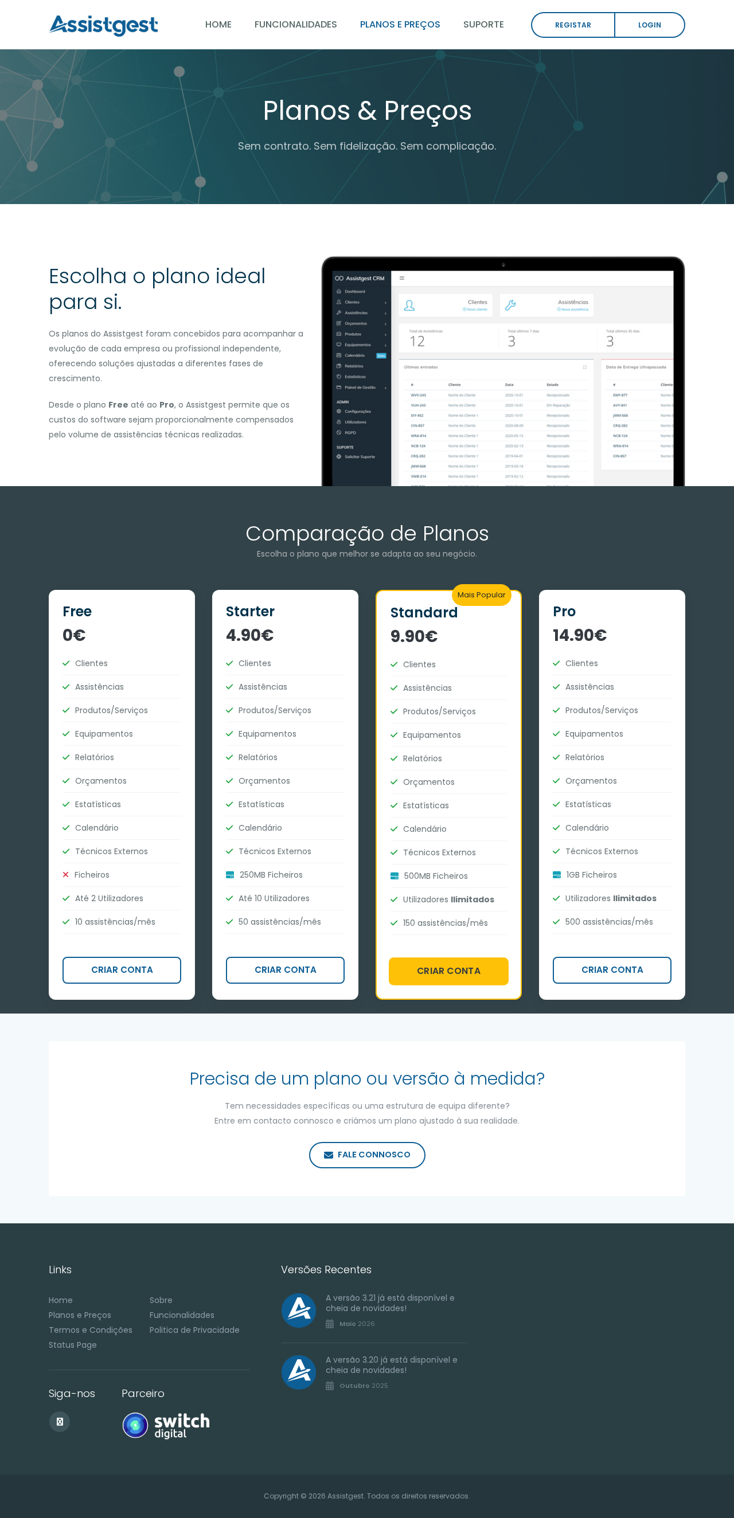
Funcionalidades (296, 24)
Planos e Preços (400, 24)
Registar (573, 25)
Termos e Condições (90, 1330)
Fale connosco (374, 1154)
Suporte (483, 24)
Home (218, 24)
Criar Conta (122, 970)
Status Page (73, 1345)
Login (649, 25)
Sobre (161, 1300)
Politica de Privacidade (195, 1330)
